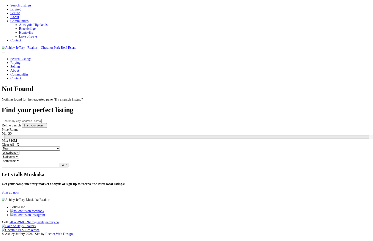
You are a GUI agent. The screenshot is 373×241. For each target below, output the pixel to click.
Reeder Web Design (59, 234)
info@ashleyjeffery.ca (44, 222)
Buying (15, 9)
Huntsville (26, 32)
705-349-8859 (19, 222)
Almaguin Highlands (33, 25)
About (14, 17)
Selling (15, 13)
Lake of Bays (28, 36)
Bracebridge (27, 28)
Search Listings (20, 5)
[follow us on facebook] (27, 211)
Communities (19, 21)
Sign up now (10, 192)
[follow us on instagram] (27, 215)
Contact (15, 40)
